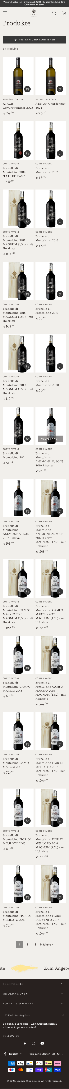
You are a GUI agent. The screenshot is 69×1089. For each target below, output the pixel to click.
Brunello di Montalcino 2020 (47, 383)
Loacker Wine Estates (28, 1080)
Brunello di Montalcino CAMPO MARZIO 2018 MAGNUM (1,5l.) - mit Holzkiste (50, 690)
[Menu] (5, 13)
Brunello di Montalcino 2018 (46, 238)
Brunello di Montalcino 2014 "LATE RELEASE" (14, 172)
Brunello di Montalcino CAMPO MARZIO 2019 (17, 763)
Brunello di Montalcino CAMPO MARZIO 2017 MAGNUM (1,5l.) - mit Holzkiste (50, 614)
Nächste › (46, 944)
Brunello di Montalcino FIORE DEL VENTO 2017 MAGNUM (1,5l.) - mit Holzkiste (50, 920)
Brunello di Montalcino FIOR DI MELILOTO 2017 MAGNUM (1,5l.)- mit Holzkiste (50, 767)
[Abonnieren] (64, 1015)
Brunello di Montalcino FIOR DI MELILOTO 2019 (17, 916)
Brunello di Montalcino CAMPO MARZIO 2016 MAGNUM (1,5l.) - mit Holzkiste (18, 614)
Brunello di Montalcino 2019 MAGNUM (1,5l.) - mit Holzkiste (18, 387)
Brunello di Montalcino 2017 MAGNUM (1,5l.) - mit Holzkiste (18, 242)
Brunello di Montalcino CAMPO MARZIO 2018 (17, 686)
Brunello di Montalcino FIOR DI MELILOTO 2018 (17, 839)
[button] (54, 13)
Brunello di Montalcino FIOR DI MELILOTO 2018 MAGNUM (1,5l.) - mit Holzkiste (50, 843)
